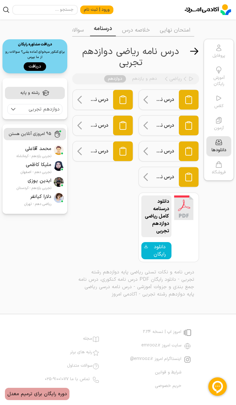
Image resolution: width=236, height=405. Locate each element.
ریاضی (175, 79)
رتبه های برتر (81, 352)
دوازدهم (115, 78)
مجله (87, 339)
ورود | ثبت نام (97, 9)
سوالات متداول (79, 366)
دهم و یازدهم (144, 78)
